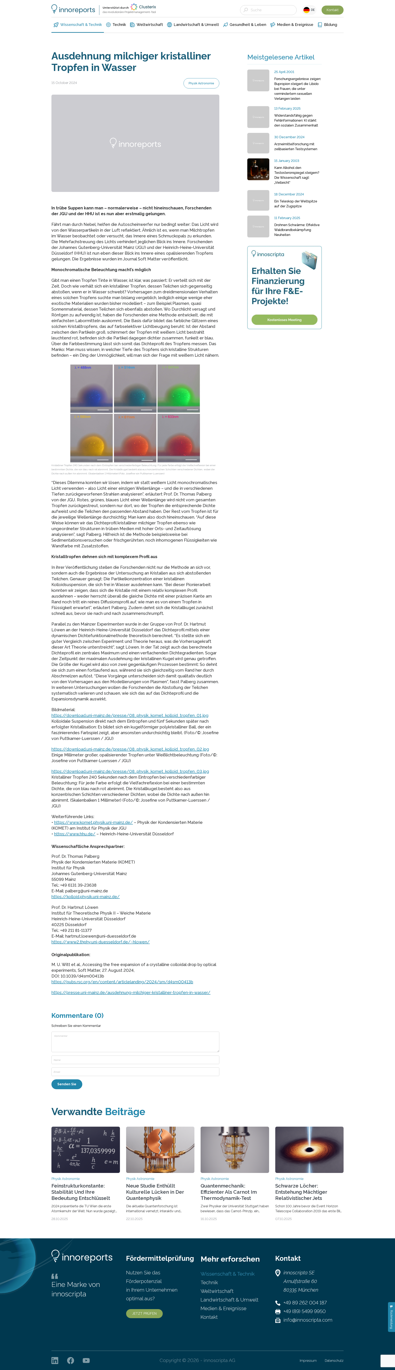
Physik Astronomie (201, 83)
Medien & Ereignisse (223, 1308)
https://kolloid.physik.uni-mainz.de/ (85, 896)
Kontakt (332, 10)
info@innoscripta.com (307, 1320)
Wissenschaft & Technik (227, 1274)
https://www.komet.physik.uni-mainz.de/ (93, 822)
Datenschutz (334, 1361)
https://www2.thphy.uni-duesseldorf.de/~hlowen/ (100, 941)
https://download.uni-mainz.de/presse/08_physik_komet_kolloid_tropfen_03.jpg (130, 771)
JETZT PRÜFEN (144, 1313)
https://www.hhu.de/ (74, 833)
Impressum (308, 1361)
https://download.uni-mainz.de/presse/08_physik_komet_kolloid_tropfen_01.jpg (129, 715)
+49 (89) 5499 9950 (304, 1311)
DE (312, 10)
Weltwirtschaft (217, 1291)
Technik (209, 1282)
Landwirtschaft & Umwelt (229, 1300)
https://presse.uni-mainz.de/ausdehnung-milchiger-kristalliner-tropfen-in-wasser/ (130, 992)
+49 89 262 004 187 (305, 1303)
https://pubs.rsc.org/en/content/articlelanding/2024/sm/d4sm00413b (122, 981)
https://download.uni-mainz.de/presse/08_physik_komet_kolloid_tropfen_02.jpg (130, 749)
